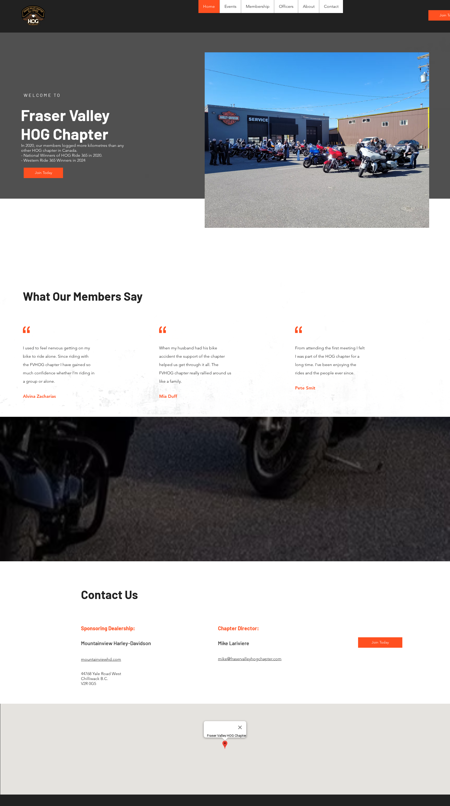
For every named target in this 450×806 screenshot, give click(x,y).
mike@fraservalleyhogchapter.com (250, 658)
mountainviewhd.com (101, 659)
